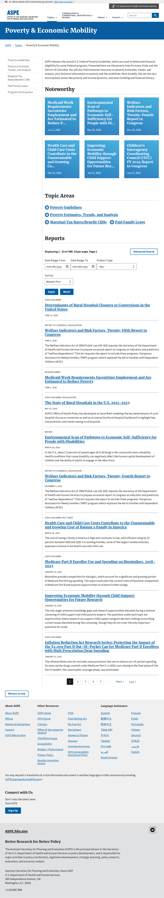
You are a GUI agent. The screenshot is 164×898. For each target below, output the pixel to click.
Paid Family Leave (18, 86)
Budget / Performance (50, 749)
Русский (106, 746)
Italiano (135, 729)
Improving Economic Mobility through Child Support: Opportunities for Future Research (90, 597)
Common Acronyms (79, 746)
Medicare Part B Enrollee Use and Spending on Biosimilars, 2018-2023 (100, 564)
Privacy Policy (45, 755)
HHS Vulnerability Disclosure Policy (78, 753)
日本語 (135, 741)
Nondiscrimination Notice (48, 762)
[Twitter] (152, 830)
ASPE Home (44, 713)
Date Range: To (79, 260)
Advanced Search (143, 251)
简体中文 (106, 724)
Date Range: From (55, 260)
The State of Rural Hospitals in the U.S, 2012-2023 (87, 403)
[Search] (155, 15)
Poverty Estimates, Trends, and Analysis (19, 68)
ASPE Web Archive (15, 735)
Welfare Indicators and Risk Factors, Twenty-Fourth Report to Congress (97, 478)
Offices (9, 718)
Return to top (16, 693)
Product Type (105, 260)
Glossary (73, 741)
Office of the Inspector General (50, 731)
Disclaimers (74, 729)
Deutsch (136, 735)
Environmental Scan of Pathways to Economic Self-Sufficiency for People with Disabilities (101, 439)
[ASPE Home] (22, 15)
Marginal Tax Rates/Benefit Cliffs (19, 77)
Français (136, 713)
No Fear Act (74, 724)
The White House (47, 738)
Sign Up (13, 810)
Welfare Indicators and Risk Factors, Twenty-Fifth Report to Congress (96, 332)
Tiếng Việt (106, 729)
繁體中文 (106, 718)
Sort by (49, 275)
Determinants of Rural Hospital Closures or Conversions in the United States (97, 307)
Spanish (105, 713)
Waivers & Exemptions (17, 724)
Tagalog (105, 741)
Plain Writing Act (77, 718)
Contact (9, 729)
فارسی (135, 746)
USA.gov (42, 724)
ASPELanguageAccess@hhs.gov (23, 779)
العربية (104, 752)
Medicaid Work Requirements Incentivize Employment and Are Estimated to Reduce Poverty (98, 379)
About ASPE (12, 713)
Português (137, 724)
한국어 (105, 735)
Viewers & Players (78, 735)
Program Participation (20, 92)
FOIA (70, 713)
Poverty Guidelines (19, 60)
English (135, 752)
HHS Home (43, 718)
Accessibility (44, 744)
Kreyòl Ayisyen (109, 757)
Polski (134, 718)
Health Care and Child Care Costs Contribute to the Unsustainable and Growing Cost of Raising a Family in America (100, 525)
